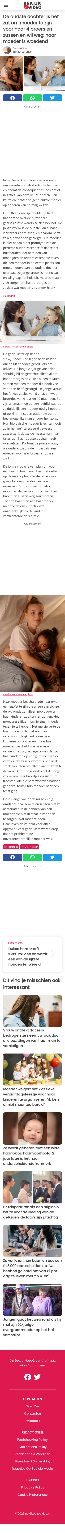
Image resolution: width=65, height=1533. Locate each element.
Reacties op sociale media (32, 1468)
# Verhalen (29, 847)
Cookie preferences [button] (33, 1494)
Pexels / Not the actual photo (18, 346)
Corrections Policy (33, 1447)
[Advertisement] (32, 141)
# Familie (11, 847)
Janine (23, 48)
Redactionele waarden (32, 1454)
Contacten (32, 1413)
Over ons (32, 1406)
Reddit (11, 295)
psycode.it (32, 1421)
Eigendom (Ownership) (32, 1461)
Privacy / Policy (32, 1487)
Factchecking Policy (32, 1439)
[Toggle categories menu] (6, 5)
